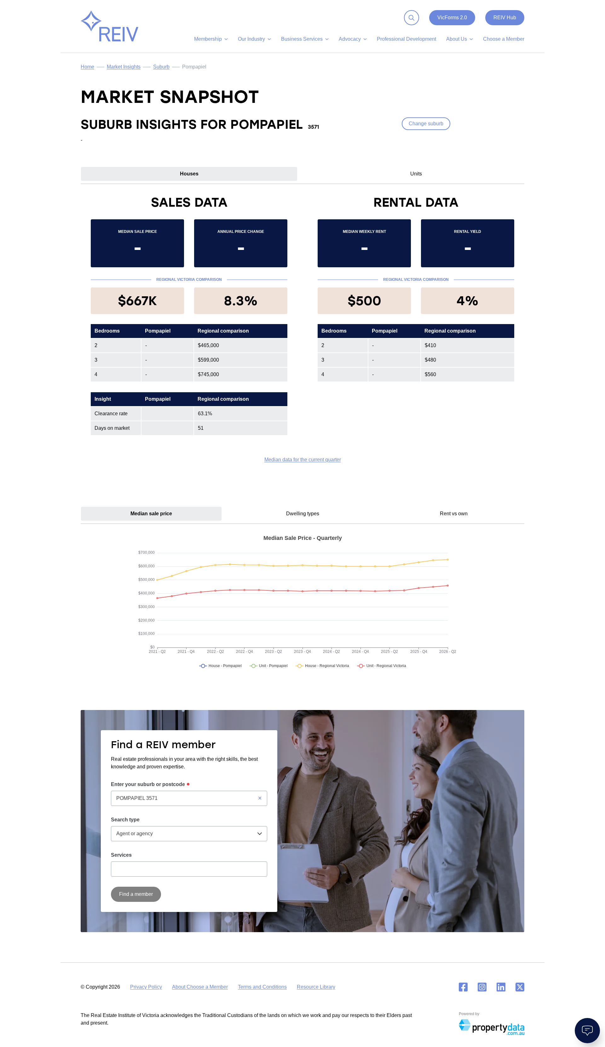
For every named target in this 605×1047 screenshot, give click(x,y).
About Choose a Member (200, 987)
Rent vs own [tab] (454, 513)
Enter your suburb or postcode (148, 784)
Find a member (136, 894)
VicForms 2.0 (452, 17)
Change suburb (426, 123)
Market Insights (124, 66)
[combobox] (189, 798)
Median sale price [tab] (151, 513)
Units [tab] (416, 173)
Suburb (161, 66)
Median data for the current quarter (302, 459)
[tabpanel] (302, 329)
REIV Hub (504, 17)
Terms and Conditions (262, 987)
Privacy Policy (146, 987)
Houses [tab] (189, 173)
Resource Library (316, 987)
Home (87, 66)
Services (121, 855)
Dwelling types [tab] (302, 513)
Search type (125, 819)
